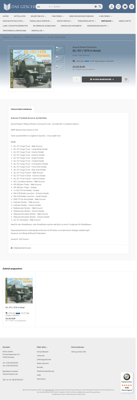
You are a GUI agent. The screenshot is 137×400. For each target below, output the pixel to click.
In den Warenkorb (102, 79)
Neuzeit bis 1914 (37, 16)
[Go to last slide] (12, 69)
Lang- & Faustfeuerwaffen (15, 26)
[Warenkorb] (125, 6)
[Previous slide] (7, 299)
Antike (6, 16)
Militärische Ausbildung (44, 26)
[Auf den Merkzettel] (126, 79)
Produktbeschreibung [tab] (21, 109)
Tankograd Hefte (86, 21)
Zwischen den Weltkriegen (81, 16)
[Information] (95, 6)
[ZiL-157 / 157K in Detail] (19, 290)
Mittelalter (19, 16)
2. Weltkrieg (104, 16)
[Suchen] (99, 6)
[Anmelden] (111, 6)
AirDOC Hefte (125, 21)
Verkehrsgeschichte (97, 26)
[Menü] (131, 373)
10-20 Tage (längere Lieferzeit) (102, 61)
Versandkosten (90, 69)
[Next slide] (49, 69)
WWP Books (106, 21)
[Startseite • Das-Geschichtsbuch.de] (31, 10)
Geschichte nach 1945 (12, 21)
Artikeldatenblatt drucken (22, 248)
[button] (44, 6)
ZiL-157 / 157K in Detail (14, 307)
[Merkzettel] (118, 6)
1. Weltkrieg (56, 16)
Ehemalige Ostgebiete (71, 26)
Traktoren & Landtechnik (14, 31)
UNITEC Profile (63, 21)
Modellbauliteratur (40, 21)
